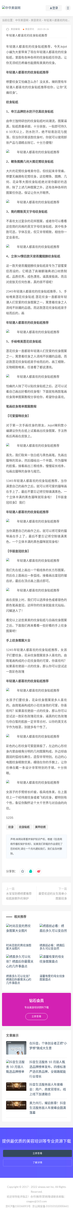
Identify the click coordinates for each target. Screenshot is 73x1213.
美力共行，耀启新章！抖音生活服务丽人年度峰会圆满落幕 (47, 1108)
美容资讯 (36, 20)
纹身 (11, 827)
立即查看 (37, 1153)
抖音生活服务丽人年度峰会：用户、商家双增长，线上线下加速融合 (47, 1089)
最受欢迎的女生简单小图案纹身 (53, 896)
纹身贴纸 (24, 827)
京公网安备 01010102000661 (50, 1206)
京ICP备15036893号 (18, 1206)
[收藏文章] (22, 871)
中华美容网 (21, 20)
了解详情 (37, 1163)
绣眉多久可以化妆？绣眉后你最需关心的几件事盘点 (18, 979)
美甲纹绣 (40, 827)
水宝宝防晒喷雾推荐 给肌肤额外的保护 (19, 896)
